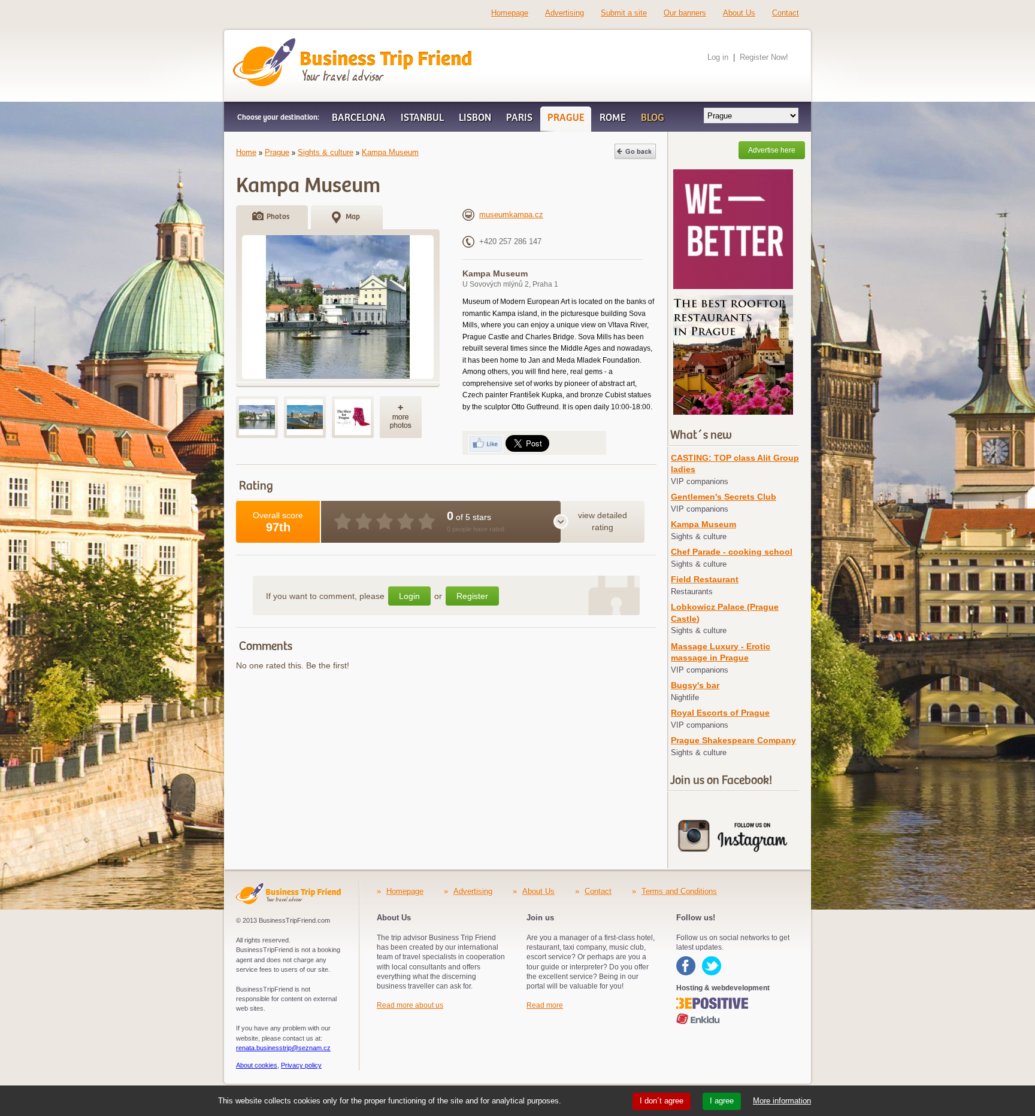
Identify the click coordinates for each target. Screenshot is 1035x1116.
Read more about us (410, 1005)
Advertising (564, 12)
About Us (739, 12)
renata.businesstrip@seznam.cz (283, 1047)
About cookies (256, 1065)
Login (409, 596)
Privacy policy (301, 1065)
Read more (544, 1005)
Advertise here (771, 150)
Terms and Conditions (679, 891)
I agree (722, 1100)
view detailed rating (602, 521)
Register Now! (764, 57)
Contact (785, 12)
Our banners (685, 12)
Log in (717, 57)
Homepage (509, 12)
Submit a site (624, 12)
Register (472, 596)
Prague (277, 152)
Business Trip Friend (309, 44)
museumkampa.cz (511, 214)
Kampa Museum (390, 152)
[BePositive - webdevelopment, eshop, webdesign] (715, 1002)
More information (782, 1100)
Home (246, 152)
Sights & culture (325, 152)
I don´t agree (661, 1100)
